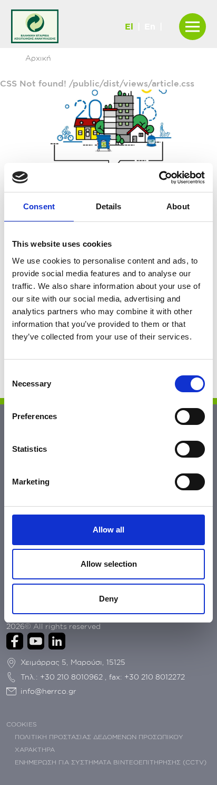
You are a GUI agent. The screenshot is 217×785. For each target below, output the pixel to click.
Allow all (108, 529)
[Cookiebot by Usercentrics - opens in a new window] (159, 178)
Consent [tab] (39, 206)
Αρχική (38, 58)
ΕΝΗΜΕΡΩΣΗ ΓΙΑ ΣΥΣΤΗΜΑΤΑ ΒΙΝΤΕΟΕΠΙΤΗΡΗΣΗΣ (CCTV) (110, 762)
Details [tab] (109, 206)
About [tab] (178, 206)
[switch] (190, 416)
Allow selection (109, 563)
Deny (108, 598)
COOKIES (21, 724)
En (149, 26)
